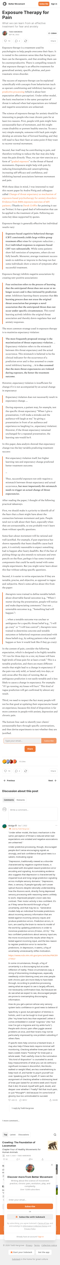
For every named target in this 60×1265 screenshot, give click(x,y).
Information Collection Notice (35, 1226)
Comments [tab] (9, 800)
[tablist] (14, 800)
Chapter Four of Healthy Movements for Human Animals (21, 1150)
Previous (11, 780)
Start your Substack (22, 1252)
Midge (11, 825)
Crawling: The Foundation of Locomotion (18, 1144)
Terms (37, 1245)
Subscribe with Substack (32, 1216)
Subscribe (43, 4)
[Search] (55, 1134)
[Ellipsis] (56, 825)
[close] (52, 1165)
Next (50, 780)
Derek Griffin (30, 205)
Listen (54, 33)
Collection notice (49, 1245)
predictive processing (13, 92)
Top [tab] (5, 1134)
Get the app (43, 1252)
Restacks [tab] (21, 800)
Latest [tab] (13, 1134)
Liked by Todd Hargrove (20, 829)
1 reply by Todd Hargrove (23, 1108)
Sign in (54, 4)
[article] (30, 1151)
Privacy (29, 1245)
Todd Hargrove (16, 32)
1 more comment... (11, 1120)
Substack (16, 1259)
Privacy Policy (29, 1229)
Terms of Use (43, 1223)
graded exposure (20, 161)
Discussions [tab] (23, 1134)
